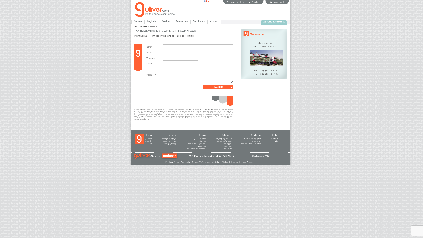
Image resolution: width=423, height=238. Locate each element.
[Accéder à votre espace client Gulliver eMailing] (243, 2)
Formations (202, 141)
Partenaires (202, 145)
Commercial (274, 138)
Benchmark (199, 21)
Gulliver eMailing (170, 143)
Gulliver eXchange (169, 141)
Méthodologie (256, 141)
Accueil (136, 27)
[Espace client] (277, 2)
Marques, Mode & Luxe (224, 138)
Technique (274, 140)
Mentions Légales (172, 162)
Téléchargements (206, 162)
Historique (148, 140)
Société (138, 21)
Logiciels (151, 21)
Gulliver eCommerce (169, 138)
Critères (258, 140)
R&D (150, 143)
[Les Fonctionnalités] (274, 22)
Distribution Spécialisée (224, 140)
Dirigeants (148, 141)
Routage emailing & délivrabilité (195, 148)
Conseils (203, 138)
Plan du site (185, 162)
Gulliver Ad (172, 145)
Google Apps (202, 146)
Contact (214, 21)
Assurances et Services (224, 141)
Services (165, 21)
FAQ (276, 141)
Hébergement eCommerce (197, 143)
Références (182, 21)
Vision (150, 138)
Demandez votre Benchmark (251, 143)
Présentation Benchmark (252, 138)
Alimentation (228, 143)
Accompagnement (200, 140)
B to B (230, 145)
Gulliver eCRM (171, 140)
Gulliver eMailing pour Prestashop (242, 162)
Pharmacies (228, 146)
